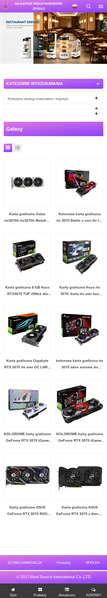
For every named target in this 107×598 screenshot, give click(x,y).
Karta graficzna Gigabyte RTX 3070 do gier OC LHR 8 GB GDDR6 (27, 364)
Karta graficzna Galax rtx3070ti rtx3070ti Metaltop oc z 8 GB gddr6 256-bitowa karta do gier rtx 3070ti (27, 218)
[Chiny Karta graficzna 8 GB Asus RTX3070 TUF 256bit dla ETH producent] (27, 256)
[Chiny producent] (53, 106)
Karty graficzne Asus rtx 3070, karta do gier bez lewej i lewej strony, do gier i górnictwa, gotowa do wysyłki (80, 291)
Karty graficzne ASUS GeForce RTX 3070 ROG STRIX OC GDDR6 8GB (27, 511)
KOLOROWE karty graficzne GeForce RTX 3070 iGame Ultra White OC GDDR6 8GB (27, 438)
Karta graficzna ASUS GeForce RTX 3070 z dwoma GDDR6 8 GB (79, 511)
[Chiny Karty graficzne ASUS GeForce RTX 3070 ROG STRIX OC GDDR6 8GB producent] (27, 476)
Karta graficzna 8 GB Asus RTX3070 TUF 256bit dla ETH (27, 291)
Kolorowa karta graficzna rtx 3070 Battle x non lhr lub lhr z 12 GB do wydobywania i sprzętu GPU (79, 218)
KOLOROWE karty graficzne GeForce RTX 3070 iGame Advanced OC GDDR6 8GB (79, 438)
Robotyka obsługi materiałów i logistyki (38, 99)
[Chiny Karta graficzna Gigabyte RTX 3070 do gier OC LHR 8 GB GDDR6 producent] (27, 329)
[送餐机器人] (53, 38)
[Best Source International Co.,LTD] (5, 6)
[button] (48, 58)
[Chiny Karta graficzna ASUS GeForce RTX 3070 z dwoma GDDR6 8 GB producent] (79, 476)
